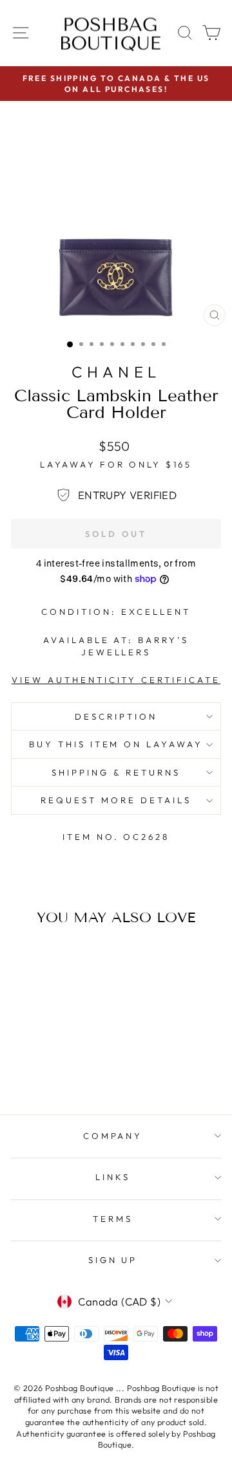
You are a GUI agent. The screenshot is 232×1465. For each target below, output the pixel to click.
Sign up (113, 1260)
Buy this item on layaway (116, 744)
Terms (113, 1219)
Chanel (116, 371)
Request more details (116, 800)
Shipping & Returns (116, 772)
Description (116, 716)
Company (113, 1136)
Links (112, 1177)
